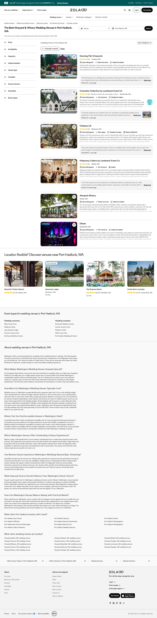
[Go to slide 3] (59, 77)
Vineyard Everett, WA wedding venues (17, 547)
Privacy (6, 613)
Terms (53, 3)
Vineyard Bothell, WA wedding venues (117, 538)
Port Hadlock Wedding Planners (64, 527)
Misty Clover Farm (10, 324)
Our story (7, 576)
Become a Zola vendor (11, 579)
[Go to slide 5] (62, 77)
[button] (109, 28)
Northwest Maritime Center (13, 336)
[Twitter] (117, 604)
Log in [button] (137, 10)
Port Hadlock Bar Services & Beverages (17, 524)
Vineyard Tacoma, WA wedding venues (17, 541)
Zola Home (138, 3)
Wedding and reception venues (25, 23)
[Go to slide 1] (55, 77)
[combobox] (127, 28)
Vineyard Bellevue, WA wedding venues (17, 544)
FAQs (54, 579)
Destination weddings (83, 17)
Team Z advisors (57, 596)
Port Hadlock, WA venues (57, 23)
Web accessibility (43, 613)
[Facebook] (110, 604)
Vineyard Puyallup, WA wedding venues (117, 541)
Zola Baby (131, 3)
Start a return (56, 586)
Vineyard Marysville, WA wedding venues (68, 544)
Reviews (7, 583)
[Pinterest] (113, 604)
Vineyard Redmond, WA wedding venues (68, 547)
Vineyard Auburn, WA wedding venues (67, 541)
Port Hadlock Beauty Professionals (65, 521)
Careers (7, 589)
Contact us (56, 593)
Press (6, 593)
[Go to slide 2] (57, 77)
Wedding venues (55, 17)
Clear (62, 49)
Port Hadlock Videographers (113, 521)
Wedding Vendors (9, 23)
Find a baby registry (115, 588)
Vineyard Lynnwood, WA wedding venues (118, 544)
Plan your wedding (10, 10)
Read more (147, 80)
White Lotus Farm (61, 333)
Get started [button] (147, 10)
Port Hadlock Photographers (113, 524)
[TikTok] (124, 604)
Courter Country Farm (11, 333)
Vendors (68, 17)
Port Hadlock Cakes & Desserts (14, 527)
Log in (111, 582)
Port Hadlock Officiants (12, 521)
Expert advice (27, 10)
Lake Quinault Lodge (11, 330)
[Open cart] (129, 10)
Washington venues (42, 23)
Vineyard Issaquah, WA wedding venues (117, 547)
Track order (56, 583)
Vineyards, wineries (72, 23)
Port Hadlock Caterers (61, 518)
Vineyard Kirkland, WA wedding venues (67, 538)
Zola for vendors (148, 3)
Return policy (56, 589)
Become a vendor (101, 17)
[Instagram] (120, 604)
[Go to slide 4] (60, 77)
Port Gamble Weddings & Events (66, 336)
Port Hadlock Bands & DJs (63, 524)
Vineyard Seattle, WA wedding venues (17, 538)
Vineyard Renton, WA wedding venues (17, 550)
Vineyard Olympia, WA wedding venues (67, 550)
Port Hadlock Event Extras (13, 518)
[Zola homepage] (78, 10)
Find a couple (41, 10)
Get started (115, 595)
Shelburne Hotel (9, 327)
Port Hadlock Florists (111, 518)
